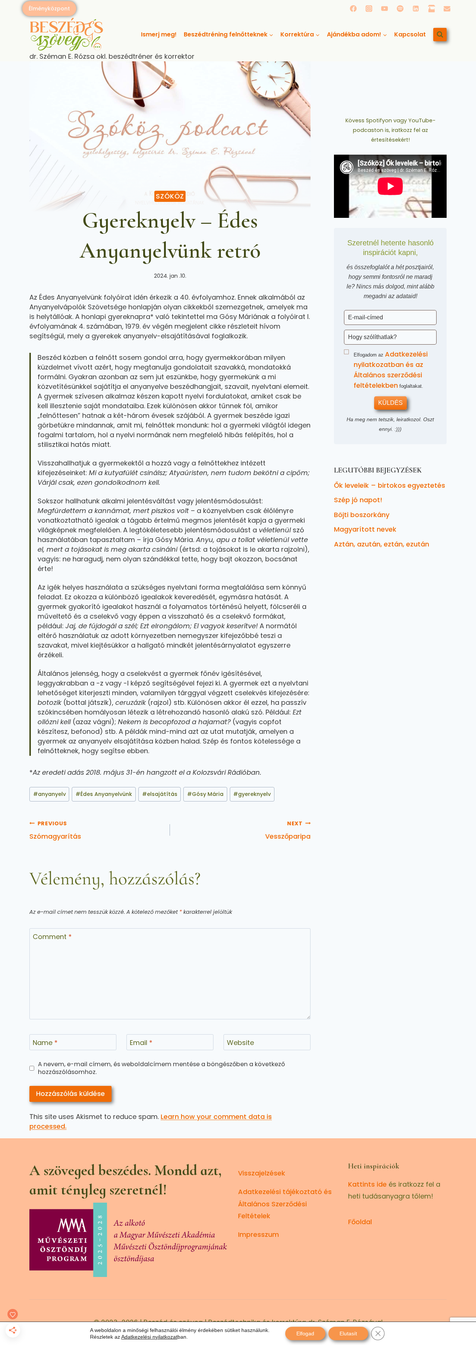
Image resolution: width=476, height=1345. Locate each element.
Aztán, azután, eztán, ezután (381, 544)
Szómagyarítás (55, 830)
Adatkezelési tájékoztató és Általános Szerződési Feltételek (285, 1203)
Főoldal (360, 1221)
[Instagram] (369, 8)
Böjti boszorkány (361, 514)
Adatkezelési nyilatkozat (149, 1337)
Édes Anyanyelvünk (103, 794)
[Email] (447, 8)
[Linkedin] (415, 8)
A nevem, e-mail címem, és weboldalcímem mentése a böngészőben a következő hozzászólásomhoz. (161, 1068)
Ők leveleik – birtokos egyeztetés (389, 485)
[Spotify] (400, 8)
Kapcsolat (410, 34)
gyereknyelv (252, 794)
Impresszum (258, 1234)
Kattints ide (367, 1184)
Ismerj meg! (159, 34)
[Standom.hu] (431, 8)
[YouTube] (384, 8)
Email (141, 1042)
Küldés (390, 403)
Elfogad (305, 1333)
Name (45, 1042)
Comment (52, 936)
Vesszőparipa (288, 830)
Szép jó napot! (358, 499)
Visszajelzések (261, 1173)
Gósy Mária (205, 794)
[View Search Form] (440, 34)
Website (240, 1042)
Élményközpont (49, 8)
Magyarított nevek (365, 529)
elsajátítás (159, 794)
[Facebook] (353, 8)
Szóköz (170, 196)
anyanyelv (49, 794)
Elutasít (348, 1333)
